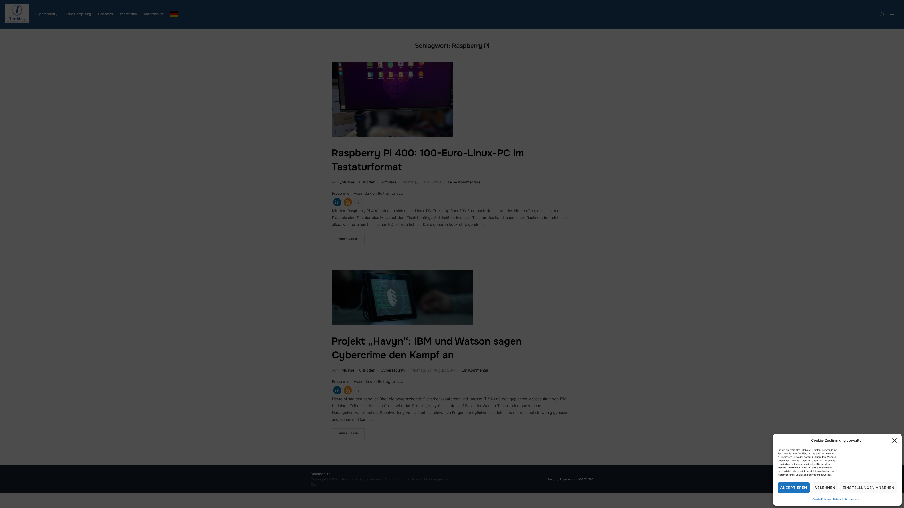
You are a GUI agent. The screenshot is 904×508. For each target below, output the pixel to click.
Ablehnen (825, 487)
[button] (894, 440)
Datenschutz (840, 499)
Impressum (856, 499)
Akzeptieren (793, 487)
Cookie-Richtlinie (821, 499)
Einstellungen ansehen (868, 487)
